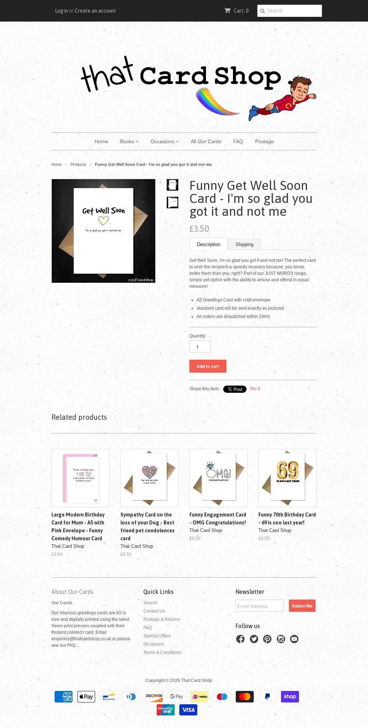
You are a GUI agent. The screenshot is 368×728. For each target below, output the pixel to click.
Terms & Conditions (162, 652)
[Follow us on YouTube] (295, 641)
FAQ (238, 141)
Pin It (255, 388)
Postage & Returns (161, 619)
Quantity (197, 335)
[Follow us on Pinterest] (268, 641)
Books (127, 141)
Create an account (95, 11)
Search (150, 602)
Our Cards (62, 602)
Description (208, 244)
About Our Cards (72, 591)
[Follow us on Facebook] (241, 641)
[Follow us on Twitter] (255, 641)
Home (101, 141)
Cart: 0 (240, 11)
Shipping (244, 244)
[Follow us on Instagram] (282, 641)
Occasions (163, 141)
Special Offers (157, 635)
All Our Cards (206, 141)
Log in (61, 11)
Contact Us (154, 611)
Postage (264, 141)
